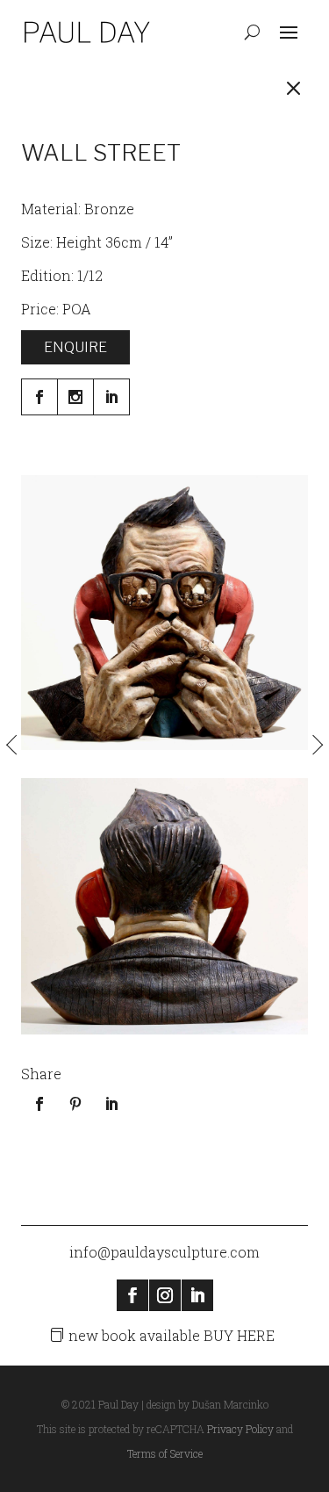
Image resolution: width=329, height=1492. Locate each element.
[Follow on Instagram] (165, 1295)
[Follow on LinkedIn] (197, 1295)
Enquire (75, 347)
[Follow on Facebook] (132, 1295)
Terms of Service (165, 1453)
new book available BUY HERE (171, 1335)
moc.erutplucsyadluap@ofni (164, 1252)
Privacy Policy (240, 1429)
